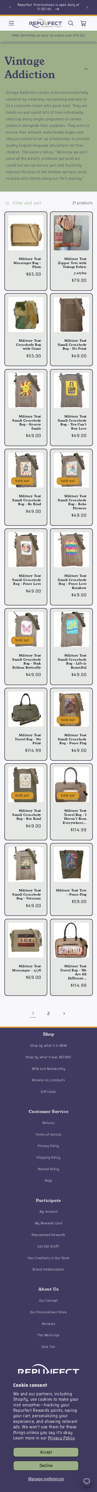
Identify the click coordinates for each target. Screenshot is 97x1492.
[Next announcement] (87, 7)
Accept (46, 1452)
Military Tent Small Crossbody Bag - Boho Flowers (72, 502)
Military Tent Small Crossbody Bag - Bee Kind (26, 815)
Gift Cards (48, 1091)
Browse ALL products (48, 1080)
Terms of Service (48, 1134)
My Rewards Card (48, 1223)
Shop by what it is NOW (48, 1045)
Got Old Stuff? (48, 1246)
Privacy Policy (61, 1437)
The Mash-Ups (48, 1335)
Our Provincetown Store (48, 1312)
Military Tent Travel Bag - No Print (28, 739)
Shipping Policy (48, 1157)
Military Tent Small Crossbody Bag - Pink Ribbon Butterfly (26, 661)
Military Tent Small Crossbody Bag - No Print (72, 345)
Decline (46, 1465)
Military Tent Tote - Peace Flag (71, 892)
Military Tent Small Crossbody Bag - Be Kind (26, 500)
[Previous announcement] (10, 7)
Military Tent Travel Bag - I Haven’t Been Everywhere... (75, 817)
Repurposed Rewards (48, 1234)
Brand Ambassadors (48, 1269)
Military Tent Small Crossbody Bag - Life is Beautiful (72, 661)
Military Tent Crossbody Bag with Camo (28, 345)
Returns (48, 1123)
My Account (49, 1211)
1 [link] (33, 1013)
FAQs (49, 1180)
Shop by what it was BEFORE (48, 1057)
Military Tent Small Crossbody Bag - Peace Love (26, 580)
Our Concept (48, 1300)
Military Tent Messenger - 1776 (26, 968)
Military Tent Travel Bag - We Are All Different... (73, 972)
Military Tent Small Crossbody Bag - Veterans (26, 894)
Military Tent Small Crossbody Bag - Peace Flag (72, 739)
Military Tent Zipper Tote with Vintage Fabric (72, 263)
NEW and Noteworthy (48, 1068)
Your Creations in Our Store (48, 1258)
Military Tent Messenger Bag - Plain (27, 263)
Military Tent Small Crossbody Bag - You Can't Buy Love (72, 422)
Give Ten (48, 1346)
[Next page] (64, 1013)
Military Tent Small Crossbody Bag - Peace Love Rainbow (72, 582)
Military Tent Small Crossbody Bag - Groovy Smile (26, 422)
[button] (11, 23)
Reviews (48, 1323)
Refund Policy (48, 1169)
